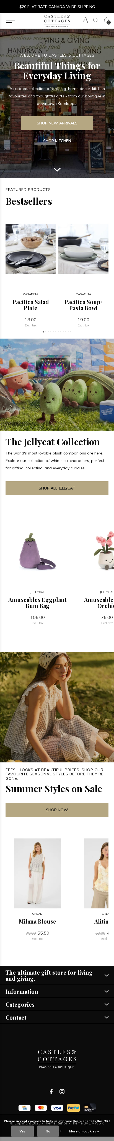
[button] (10, 20)
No (48, 1131)
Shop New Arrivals (57, 123)
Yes (22, 1131)
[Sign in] (85, 20)
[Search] (96, 20)
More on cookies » (84, 1131)
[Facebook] (51, 1091)
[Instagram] (61, 1091)
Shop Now (57, 809)
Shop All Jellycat (57, 488)
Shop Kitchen (57, 140)
